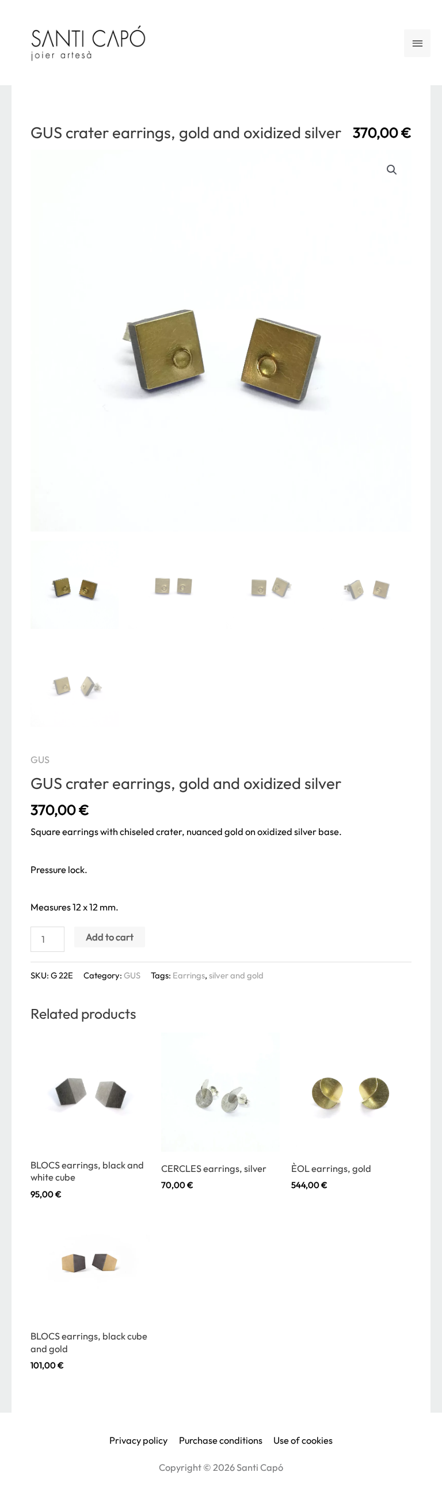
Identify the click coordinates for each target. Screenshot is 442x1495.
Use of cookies (303, 1440)
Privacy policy (138, 1440)
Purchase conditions (220, 1440)
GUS (40, 759)
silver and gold (236, 975)
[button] (392, 170)
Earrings (189, 975)
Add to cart (110, 937)
